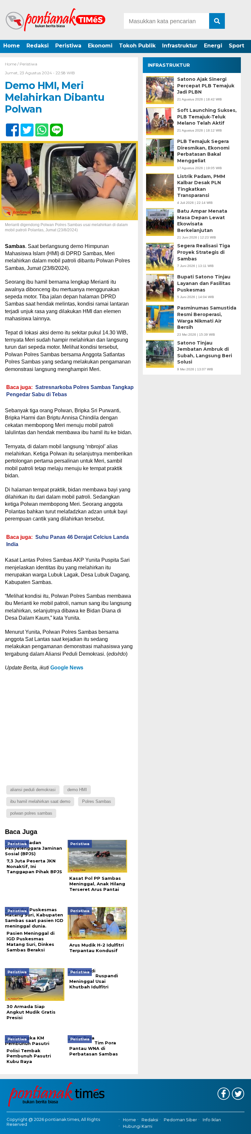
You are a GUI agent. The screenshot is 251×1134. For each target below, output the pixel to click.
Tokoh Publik (137, 46)
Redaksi (37, 46)
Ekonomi (100, 46)
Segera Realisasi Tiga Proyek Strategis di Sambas (203, 252)
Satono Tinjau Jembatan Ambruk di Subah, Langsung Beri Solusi (204, 352)
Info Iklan (212, 1119)
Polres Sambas (96, 801)
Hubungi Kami (137, 1126)
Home (11, 46)
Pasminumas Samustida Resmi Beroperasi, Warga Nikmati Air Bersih (206, 317)
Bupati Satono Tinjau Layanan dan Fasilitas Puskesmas (203, 283)
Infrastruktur (179, 46)
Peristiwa (68, 46)
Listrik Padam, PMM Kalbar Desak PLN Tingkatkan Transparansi (201, 186)
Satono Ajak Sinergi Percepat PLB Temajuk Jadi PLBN (205, 85)
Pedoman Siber (180, 1119)
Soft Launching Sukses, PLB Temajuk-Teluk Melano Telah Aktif (207, 116)
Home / (12, 64)
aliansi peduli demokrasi (33, 789)
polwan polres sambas (31, 813)
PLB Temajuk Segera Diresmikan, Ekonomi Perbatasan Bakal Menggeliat (203, 151)
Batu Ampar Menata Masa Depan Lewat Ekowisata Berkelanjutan (202, 220)
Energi (213, 46)
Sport (236, 46)
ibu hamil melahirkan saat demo (40, 801)
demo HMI (77, 789)
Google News (66, 667)
